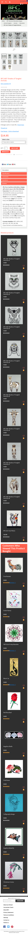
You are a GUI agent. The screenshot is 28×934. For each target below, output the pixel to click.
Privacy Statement (8, 912)
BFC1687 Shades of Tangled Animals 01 (11, 259)
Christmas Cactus (8, 882)
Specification (5, 173)
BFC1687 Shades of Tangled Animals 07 (11, 463)
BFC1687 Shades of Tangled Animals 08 (11, 497)
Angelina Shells (7, 746)
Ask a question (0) (6, 84)
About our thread (8, 905)
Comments (5, 177)
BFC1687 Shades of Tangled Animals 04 (11, 361)
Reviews (4, 183)
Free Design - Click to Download (10, 131)
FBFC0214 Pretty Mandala (11, 644)
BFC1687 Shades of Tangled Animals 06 (11, 429)
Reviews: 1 (12, 583)
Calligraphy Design (9, 814)
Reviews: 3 (12, 651)
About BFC (6, 910)
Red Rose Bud (7, 712)
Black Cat (6, 678)
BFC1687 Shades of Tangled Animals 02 (11, 293)
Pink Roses (6, 780)
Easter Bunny (7, 610)
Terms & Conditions (8, 915)
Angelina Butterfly (8, 848)
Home (3, 21)
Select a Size (5, 139)
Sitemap (5, 917)
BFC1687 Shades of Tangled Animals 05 (11, 395)
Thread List (4, 128)
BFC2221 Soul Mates (9, 531)
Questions (5, 180)
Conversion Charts (8, 907)
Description (5, 170)
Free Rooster (7, 576)
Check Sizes (20, 125)
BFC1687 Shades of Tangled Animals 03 (11, 327)
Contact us (6, 920)
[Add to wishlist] (24, 266)
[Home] (14, 9)
